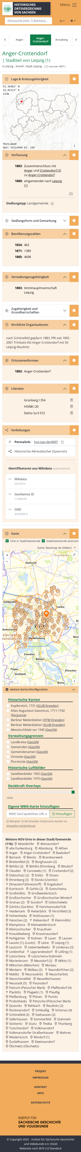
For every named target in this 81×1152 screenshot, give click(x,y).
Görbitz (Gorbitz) (21, 907)
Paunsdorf (40, 983)
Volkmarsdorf (44, 1028)
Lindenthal (16, 952)
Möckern (15, 970)
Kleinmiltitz (63, 920)
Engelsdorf (55, 884)
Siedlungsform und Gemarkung (33, 221)
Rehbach (34, 1006)
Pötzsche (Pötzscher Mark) (52, 1001)
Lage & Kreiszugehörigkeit (29, 79)
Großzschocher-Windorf (54, 898)
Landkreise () (25, 742)
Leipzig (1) (40, 60)
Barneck (15, 857)
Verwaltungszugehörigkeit (30, 277)
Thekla (47, 1024)
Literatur (17, 388)
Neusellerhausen (49, 979)
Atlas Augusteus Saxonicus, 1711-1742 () (38, 713)
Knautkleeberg (19, 934)
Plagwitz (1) (35, 992)
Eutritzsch (16, 889)
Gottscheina (57, 889)
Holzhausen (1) (43, 916)
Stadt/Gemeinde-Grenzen (62, 541)
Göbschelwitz (58, 902)
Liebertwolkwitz (39, 947)
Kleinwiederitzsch (43, 925)
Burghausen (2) (46, 862)
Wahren (65, 1033)
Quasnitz (15, 1006)
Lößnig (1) (65, 952)
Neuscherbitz (58, 974)
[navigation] (40, 40)
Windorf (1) (42, 1037)
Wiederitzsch (18, 1037)
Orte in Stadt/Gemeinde (25, 541)
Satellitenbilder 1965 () (31, 774)
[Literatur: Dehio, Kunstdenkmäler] (71, 412)
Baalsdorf (63, 853)
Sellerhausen (18, 1019)
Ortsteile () (23, 757)
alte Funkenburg (20, 848)
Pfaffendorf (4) (61, 988)
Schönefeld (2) (19, 1015)
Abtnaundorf (49, 844)
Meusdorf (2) (43, 961)
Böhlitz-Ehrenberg (42, 866)
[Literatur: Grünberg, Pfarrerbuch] (71, 400)
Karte (15, 534)
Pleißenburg (18, 997)
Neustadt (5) (18, 983)
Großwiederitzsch (44, 893)
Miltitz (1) (64, 961)
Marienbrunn (18, 961)
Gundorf (37, 902)
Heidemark (17, 911)
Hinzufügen (63, 814)
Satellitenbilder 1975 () (31, 779)
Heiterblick (38, 911)
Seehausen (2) (45, 1015)
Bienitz (31, 857)
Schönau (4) (63, 1010)
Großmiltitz (17, 893)
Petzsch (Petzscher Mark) (27, 988)
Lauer (52, 938)
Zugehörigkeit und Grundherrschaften (25, 310)
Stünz (33, 1024)
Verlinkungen (20, 430)
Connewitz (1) (36, 871)
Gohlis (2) (36, 889)
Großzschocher (20, 898)
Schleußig (42, 1010)
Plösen (37, 997)
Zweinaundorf (45, 1042)
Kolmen (36, 938)
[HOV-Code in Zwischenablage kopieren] (46, 66)
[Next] (76, 40)
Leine (45, 943)
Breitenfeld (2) (19, 862)
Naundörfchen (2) (60, 970)
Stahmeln (64, 1019)
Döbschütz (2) (19, 875)
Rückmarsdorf (19, 1010)
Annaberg (61, 39)
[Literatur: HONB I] (71, 406)
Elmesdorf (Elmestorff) (25, 884)
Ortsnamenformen (24, 360)
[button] (71, 400)
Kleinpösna (17, 925)
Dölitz (39, 875)
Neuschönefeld (20, 979)
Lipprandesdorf (41, 952)
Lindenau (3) (64, 947)
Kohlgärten (17, 938)
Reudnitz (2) (54, 1006)
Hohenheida (18, 916)
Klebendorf (41, 920)
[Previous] (5, 40)
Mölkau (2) (35, 970)
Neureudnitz (34, 974)
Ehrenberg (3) (19, 880)
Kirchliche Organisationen (29, 325)
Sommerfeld (42, 1019)
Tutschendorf (18, 1028)
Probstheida (18, 1001)
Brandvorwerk (52, 857)
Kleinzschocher (20, 929)
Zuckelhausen (19, 1042)
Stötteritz (16, 1024)
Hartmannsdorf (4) (52, 907)
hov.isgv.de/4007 (46, 442)
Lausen (67, 938)
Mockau (50, 965)
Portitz (53, 997)
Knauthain (44, 929)
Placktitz (15, 992)
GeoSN (51, 730)
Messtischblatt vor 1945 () (34, 730)
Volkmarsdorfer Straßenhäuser (31, 1033)
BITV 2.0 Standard (50, 1148)
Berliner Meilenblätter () (37, 720)
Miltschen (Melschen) (24, 965)
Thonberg (65, 1024)
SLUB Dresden (47, 706)
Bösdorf (67, 866)
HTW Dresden (53, 720)
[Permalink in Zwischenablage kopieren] (62, 442)
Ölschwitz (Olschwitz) (24, 1046)
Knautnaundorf (47, 934)
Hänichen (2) (18, 920)
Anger (19, 39)
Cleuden (15, 871)
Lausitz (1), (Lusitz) (22, 943)
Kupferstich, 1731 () (35, 706)
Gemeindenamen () (29, 752)
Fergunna (18, 715)
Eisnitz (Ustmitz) (46, 880)
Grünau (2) (16, 902)
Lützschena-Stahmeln (46, 956)
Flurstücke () (24, 762)
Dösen (54, 875)
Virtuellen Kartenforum (21, 826)
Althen (63, 848)
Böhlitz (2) (16, 866)
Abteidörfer (26, 844)
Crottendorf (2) (50, 170)
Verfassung (19, 155)
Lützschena (17, 956)
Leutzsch (15, 947)
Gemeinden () (25, 747)
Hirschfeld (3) (61, 911)
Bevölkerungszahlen (25, 234)
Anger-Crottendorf (41, 175)
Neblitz (14, 974)
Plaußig (54, 992)
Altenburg (45, 848)
